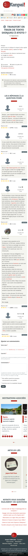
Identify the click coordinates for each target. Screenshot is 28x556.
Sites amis (22, 543)
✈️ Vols (15, 17)
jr (12, 49)
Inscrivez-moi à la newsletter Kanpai (12, 383)
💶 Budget (3, 17)
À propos (19, 539)
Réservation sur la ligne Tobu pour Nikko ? (14, 517)
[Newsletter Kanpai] (15, 15)
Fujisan (4, 247)
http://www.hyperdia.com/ (13, 168)
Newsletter (18, 541)
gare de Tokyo (12, 116)
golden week (12, 275)
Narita (9, 297)
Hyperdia (13, 203)
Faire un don (9, 541)
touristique (9, 279)
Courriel (4, 353)
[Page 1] (13, 442)
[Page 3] (14, 491)
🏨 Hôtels (20, 17)
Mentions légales (7, 543)
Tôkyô (20, 49)
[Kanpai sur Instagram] (22, 15)
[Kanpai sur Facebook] (18, 15)
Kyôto (10, 49)
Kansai (18, 297)
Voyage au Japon (8, 20)
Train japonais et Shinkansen (7, 68)
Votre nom (4, 345)
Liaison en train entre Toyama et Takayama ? (14, 522)
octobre (10, 55)
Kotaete (2, 20)
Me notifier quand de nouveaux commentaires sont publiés (10, 379)
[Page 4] (15, 491)
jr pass (14, 120)
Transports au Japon (17, 20)
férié (4, 330)
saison (23, 277)
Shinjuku (3, 51)
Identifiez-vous (12, 349)
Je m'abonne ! (21, 5)
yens (18, 259)
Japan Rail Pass (11, 473)
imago (19, 187)
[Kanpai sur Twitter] (20, 15)
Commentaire (5, 362)
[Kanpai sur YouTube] (24, 15)
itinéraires (16, 263)
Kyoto (5, 417)
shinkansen (15, 199)
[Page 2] (14, 442)
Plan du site (13, 545)
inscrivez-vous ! (21, 349)
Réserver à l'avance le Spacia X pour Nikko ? (14, 520)
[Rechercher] (24, 11)
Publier (3, 386)
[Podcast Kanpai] (26, 15)
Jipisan (20, 230)
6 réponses (14, 36)
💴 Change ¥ (10, 17)
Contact (16, 543)
